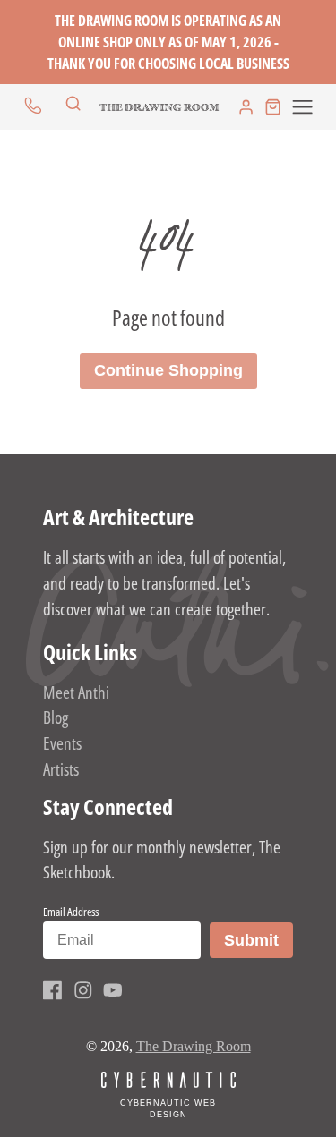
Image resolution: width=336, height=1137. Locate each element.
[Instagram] (83, 990)
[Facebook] (53, 990)
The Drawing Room (193, 1046)
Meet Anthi (76, 692)
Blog (55, 717)
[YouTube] (113, 990)
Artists (61, 769)
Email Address (71, 912)
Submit (258, 939)
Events (62, 743)
